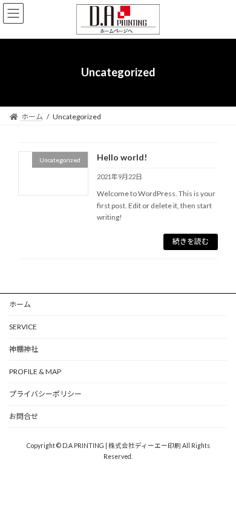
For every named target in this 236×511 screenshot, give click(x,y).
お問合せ (23, 416)
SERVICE (23, 326)
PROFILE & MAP (35, 371)
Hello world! (122, 157)
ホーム (20, 304)
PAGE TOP (218, 483)
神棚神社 (23, 349)
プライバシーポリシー (45, 393)
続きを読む (190, 241)
